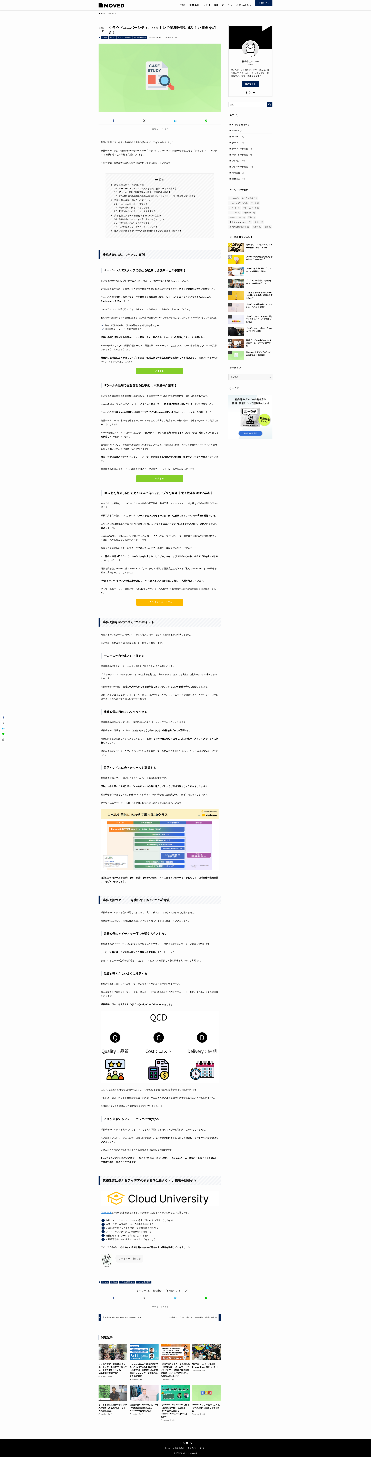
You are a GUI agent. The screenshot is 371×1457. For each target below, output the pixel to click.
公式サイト (250, 84)
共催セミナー (237, 217)
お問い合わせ (179, 1448)
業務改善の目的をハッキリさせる (134, 207)
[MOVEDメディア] (111, 5)
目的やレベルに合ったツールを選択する (137, 211)
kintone (104, 37)
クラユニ (112, 37)
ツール (255, 203)
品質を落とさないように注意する (134, 223)
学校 (251, 217)
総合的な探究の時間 (239, 227)
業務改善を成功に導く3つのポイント (132, 200)
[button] (113, 120)
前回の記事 (106, 1212)
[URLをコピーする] (3, 739)
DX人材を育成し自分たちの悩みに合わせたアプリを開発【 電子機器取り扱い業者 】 (157, 196)
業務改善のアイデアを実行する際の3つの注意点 (137, 215)
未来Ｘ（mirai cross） (240, 222)
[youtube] (254, 92)
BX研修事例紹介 (241, 124)
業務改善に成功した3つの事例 (129, 184)
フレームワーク (251, 208)
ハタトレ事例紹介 (139, 37)
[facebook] (246, 92)
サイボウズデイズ (239, 203)
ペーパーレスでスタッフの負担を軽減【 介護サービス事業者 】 (148, 189)
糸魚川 (258, 222)
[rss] (190, 1443)
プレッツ (235, 213)
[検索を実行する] (269, 104)
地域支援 (238, 173)
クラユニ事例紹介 (124, 37)
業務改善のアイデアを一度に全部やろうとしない (141, 219)
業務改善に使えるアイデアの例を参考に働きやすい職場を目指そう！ (148, 231)
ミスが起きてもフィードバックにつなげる (138, 227)
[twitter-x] (250, 92)
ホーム (167, 1448)
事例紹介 (249, 213)
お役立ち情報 (249, 198)
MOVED (238, 136)
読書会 (257, 227)
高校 (268, 227)
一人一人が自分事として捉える (133, 204)
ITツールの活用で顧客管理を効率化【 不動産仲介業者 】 (145, 192)
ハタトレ (235, 208)
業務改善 (238, 179)
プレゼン (238, 160)
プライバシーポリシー (197, 1448)
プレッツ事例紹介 (242, 167)
